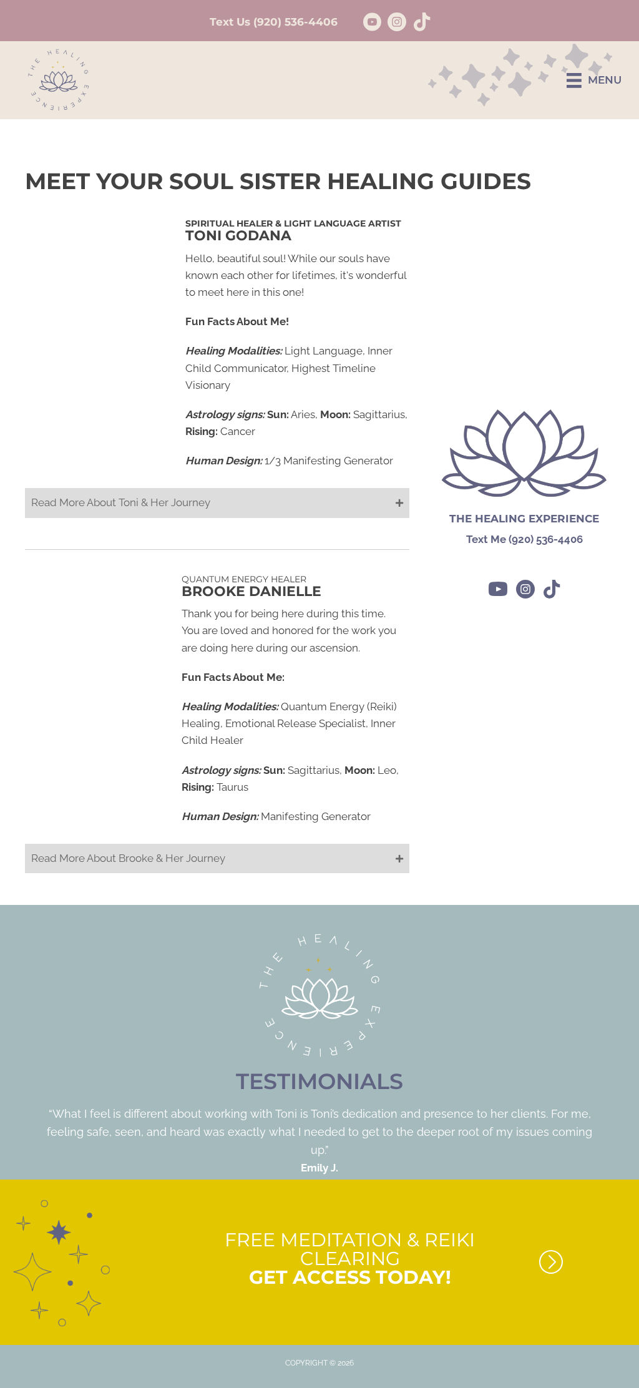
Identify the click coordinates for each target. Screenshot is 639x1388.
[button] (217, 502)
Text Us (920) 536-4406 (274, 22)
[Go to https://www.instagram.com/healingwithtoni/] (397, 23)
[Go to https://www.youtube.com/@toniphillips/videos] (372, 23)
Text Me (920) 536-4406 (524, 539)
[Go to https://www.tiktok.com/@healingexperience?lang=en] (421, 23)
